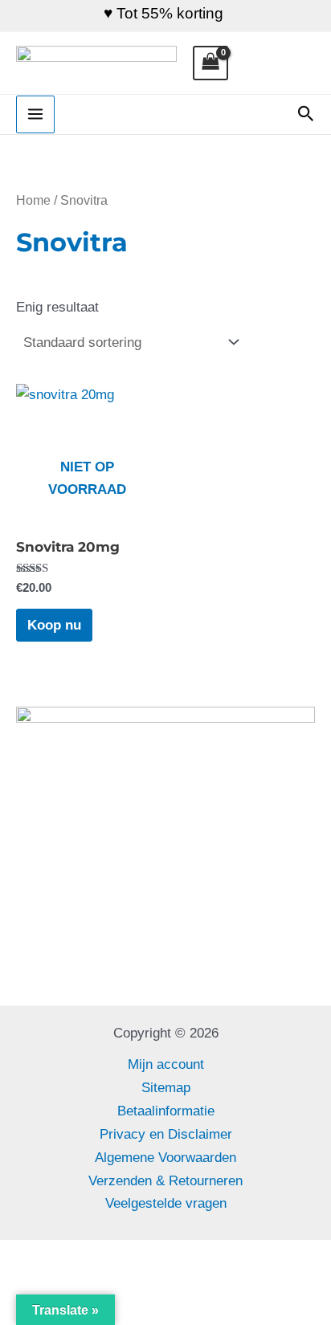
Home (33, 200)
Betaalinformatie (166, 1111)
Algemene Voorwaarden (165, 1157)
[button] (306, 114)
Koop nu (54, 625)
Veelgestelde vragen (166, 1203)
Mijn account (166, 1064)
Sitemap (165, 1087)
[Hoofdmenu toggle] (35, 115)
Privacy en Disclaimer (166, 1134)
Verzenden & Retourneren (165, 1180)
